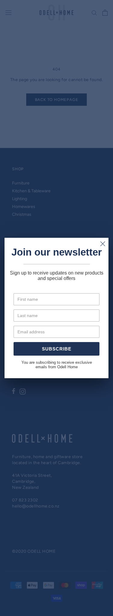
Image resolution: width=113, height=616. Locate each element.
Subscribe (56, 348)
